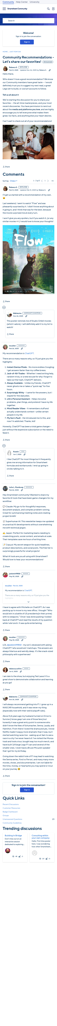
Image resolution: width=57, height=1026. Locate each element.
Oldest (13, 181)
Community (8, 2)
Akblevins (17, 313)
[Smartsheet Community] (17, 9)
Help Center (22, 2)
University (34, 2)
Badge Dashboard (10, 812)
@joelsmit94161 (14, 644)
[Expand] (28, 602)
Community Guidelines (12, 823)
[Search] (48, 9)
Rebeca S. (13, 67)
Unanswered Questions (28, 819)
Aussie (16, 452)
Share (6, 167)
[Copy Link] (49, 70)
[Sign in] (53, 9)
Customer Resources (11, 808)
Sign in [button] (27, 42)
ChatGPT (29, 353)
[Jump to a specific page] (52, 181)
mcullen (12, 346)
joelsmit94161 (14, 574)
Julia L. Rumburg (16, 487)
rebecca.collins (15, 669)
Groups (6, 815)
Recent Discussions (11, 804)
